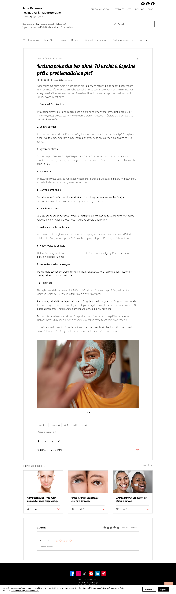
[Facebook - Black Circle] (143, 3)
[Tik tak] (153, 3)
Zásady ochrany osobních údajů (25, 590)
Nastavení (149, 589)
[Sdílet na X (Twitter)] (45, 441)
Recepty (75, 40)
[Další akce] (137, 58)
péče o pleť (56, 425)
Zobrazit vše (147, 465)
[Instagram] (78, 573)
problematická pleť (80, 425)
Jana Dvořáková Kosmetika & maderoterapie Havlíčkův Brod (42, 12)
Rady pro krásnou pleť (123, 40)
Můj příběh (49, 40)
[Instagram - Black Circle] (148, 3)
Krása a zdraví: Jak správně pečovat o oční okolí (85, 499)
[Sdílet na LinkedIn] (52, 441)
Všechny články (31, 40)
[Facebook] (72, 573)
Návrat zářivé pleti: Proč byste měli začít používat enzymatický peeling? (42, 499)
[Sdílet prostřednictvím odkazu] (58, 441)
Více (142, 40)
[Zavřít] (172, 589)
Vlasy (63, 40)
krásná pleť (43, 425)
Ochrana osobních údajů (88, 582)
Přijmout (163, 589)
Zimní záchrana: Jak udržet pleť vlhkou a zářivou (131, 499)
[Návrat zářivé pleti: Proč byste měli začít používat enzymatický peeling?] (43, 482)
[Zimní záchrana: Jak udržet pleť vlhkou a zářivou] (132, 482)
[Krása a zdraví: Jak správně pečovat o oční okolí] (88, 482)
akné (66, 425)
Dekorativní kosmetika (96, 40)
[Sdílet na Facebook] (38, 441)
